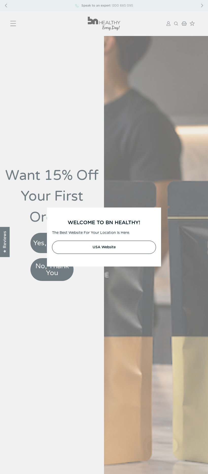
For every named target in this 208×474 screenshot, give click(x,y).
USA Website (104, 247)
